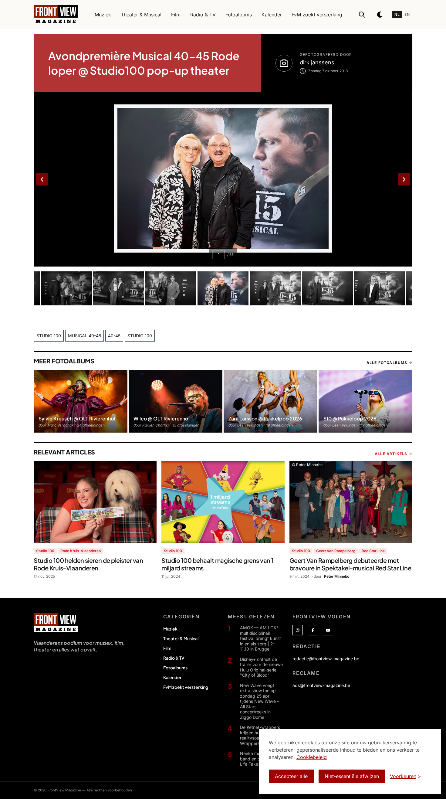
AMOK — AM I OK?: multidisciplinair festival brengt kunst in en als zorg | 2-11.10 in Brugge (260, 638)
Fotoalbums (175, 667)
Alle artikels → (393, 453)
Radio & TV (173, 658)
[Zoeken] (362, 14)
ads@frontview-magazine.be (321, 685)
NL (397, 14)
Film (167, 648)
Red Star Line (373, 551)
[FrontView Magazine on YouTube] (328, 630)
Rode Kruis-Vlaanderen (80, 551)
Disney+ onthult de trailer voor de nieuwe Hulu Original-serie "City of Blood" (261, 667)
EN (407, 14)
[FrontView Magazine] (56, 622)
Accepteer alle (291, 776)
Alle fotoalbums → (389, 362)
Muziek (170, 628)
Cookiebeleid (311, 757)
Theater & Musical (180, 638)
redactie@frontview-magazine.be (325, 658)
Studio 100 (45, 551)
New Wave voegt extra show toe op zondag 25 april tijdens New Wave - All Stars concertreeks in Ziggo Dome (259, 701)
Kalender (172, 677)
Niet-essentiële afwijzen (352, 776)
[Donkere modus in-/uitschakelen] (380, 14)
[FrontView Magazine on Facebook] (313, 630)
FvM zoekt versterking (185, 687)
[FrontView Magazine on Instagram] (297, 630)
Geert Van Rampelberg (336, 551)
